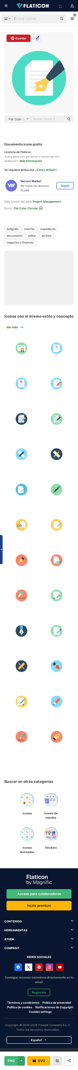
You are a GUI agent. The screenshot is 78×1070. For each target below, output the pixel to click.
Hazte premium (39, 905)
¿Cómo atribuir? (46, 170)
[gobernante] (57, 454)
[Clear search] (52, 18)
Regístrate (39, 992)
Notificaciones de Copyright (54, 1007)
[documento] (57, 383)
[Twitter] (28, 967)
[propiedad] (21, 348)
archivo (47, 235)
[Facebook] (18, 967)
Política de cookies (19, 1007)
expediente (48, 229)
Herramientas (16, 930)
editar (32, 235)
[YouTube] (59, 967)
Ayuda (9, 939)
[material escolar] (21, 454)
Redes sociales (39, 957)
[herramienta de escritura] (21, 666)
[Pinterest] (39, 967)
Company (11, 948)
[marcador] (57, 701)
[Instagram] (49, 967)
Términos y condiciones (23, 1002)
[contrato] (57, 419)
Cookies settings (40, 1011)
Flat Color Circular (26, 208)
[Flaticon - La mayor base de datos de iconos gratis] (33, 5)
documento (15, 235)
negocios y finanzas (20, 242)
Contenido (13, 921)
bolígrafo (13, 229)
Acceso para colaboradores (39, 894)
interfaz (29, 229)
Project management (47, 201)
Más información (31, 161)
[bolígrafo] (57, 490)
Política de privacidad (56, 1002)
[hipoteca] (57, 348)
